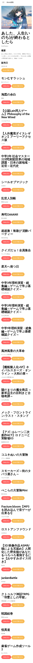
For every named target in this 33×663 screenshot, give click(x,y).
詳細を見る (6, 86)
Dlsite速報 (10, 2)
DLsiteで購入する (8, 70)
